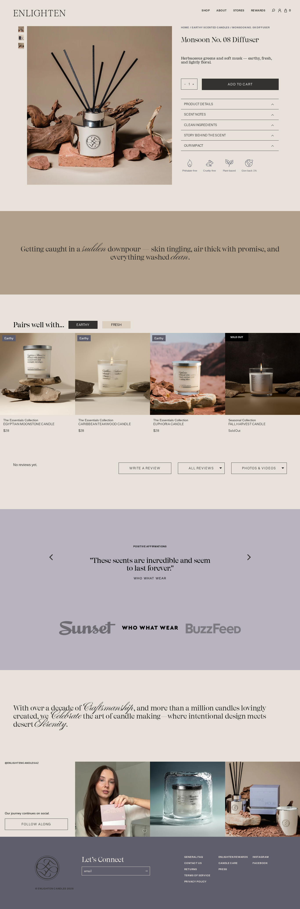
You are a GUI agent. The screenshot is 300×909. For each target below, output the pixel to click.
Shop (206, 10)
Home (185, 27)
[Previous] (51, 557)
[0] (285, 13)
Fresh (116, 325)
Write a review (145, 468)
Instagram (261, 856)
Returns (190, 869)
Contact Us (193, 863)
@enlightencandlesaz (22, 763)
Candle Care (228, 863)
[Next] (249, 557)
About (221, 10)
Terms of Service (197, 875)
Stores (238, 10)
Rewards (258, 10)
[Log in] (279, 13)
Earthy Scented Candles (210, 27)
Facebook (260, 863)
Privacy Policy (195, 881)
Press (223, 869)
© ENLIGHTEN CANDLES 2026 (54, 888)
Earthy (82, 325)
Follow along (36, 824)
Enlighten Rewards (233, 856)
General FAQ (193, 856)
